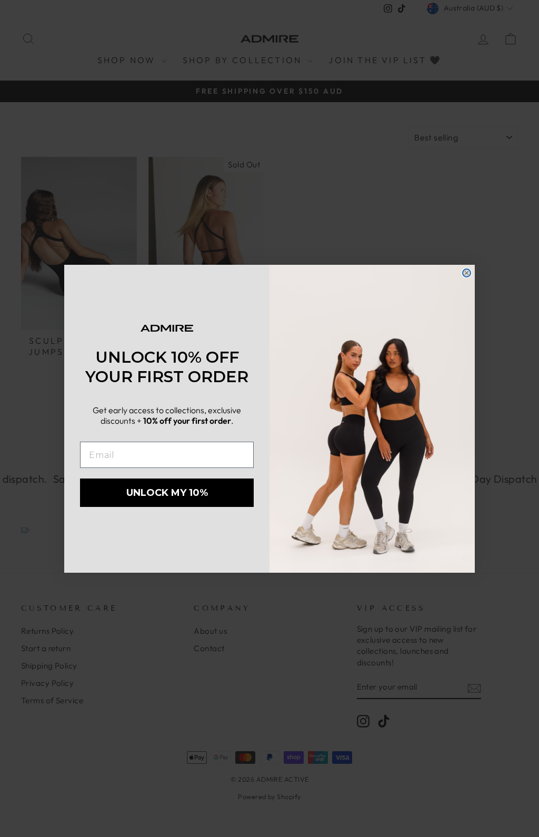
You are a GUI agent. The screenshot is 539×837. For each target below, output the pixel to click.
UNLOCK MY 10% (167, 493)
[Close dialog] (467, 273)
